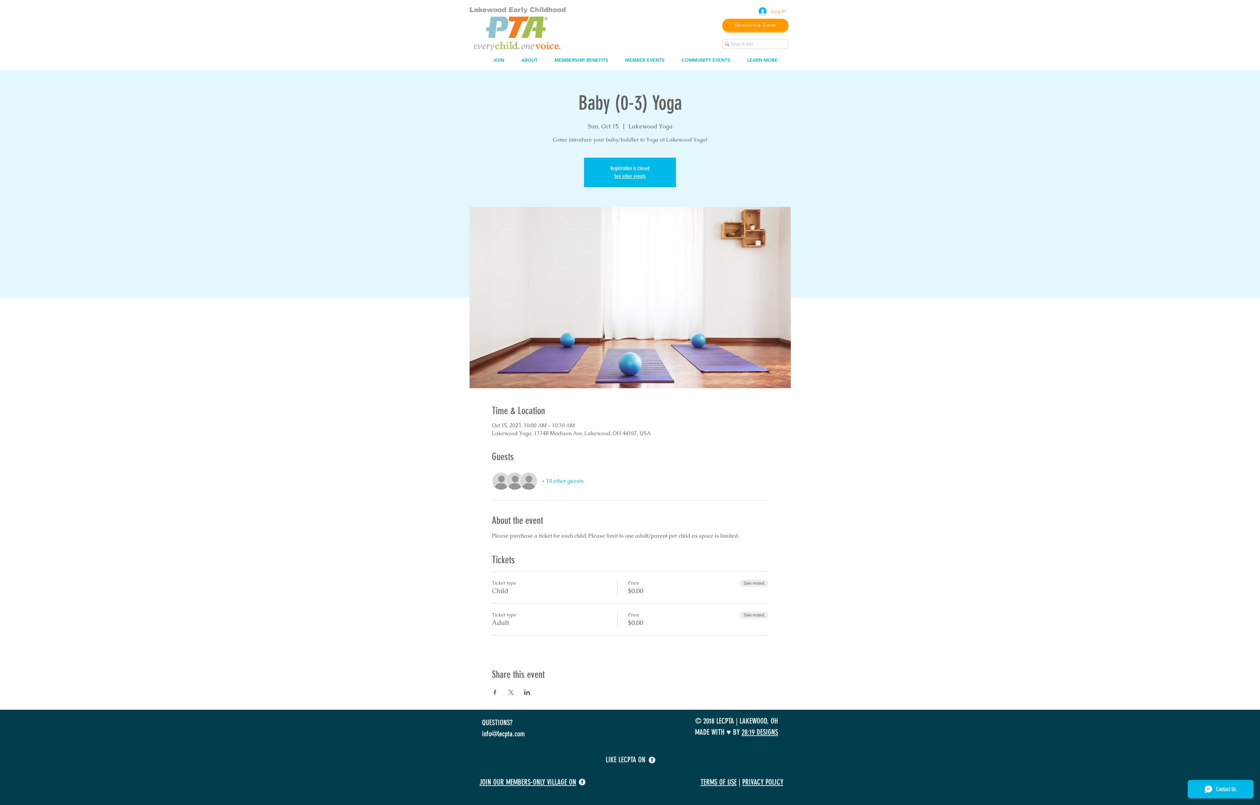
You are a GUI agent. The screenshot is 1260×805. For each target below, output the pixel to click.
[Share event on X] (511, 692)
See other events (630, 176)
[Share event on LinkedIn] (527, 692)
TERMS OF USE (719, 782)
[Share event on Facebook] (495, 692)
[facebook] (652, 760)
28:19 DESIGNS (760, 732)
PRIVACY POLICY (762, 782)
